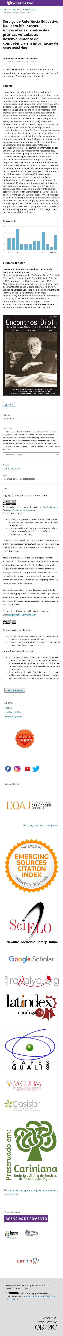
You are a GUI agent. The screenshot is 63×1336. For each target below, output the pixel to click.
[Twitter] (36, 771)
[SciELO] (31, 945)
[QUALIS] (30, 1070)
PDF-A (10, 404)
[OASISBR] (23, 1111)
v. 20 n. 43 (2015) (30, 9)
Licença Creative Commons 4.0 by (21, 614)
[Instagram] (17, 771)
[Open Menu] (3, 3)
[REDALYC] (31, 986)
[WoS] (31, 892)
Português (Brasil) (13, 716)
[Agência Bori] (31, 1194)
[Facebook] (8, 771)
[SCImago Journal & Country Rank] (40, 825)
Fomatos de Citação (13, 454)
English (8, 707)
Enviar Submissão (14, 690)
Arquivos (15, 9)
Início (5, 9)
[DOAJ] (29, 814)
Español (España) (12, 712)
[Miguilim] (23, 1091)
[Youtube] (27, 771)
